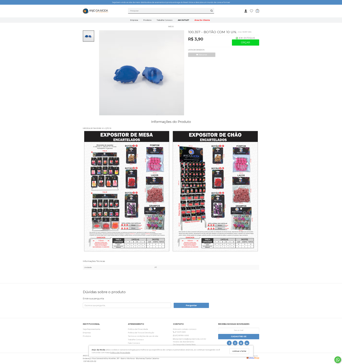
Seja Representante (91, 329)
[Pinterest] (241, 343)
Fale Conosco (134, 343)
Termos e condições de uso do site (143, 336)
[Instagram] (235, 343)
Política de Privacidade (120, 352)
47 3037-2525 (180, 332)
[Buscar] (211, 10)
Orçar (245, 42)
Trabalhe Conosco (164, 20)
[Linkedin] (247, 343)
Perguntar (191, 305)
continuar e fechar (239, 351)
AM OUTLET (183, 20)
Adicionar (202, 54)
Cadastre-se (238, 336)
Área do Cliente (202, 20)
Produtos (147, 20)
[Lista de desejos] (253, 11)
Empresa (134, 20)
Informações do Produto (171, 122)
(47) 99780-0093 (181, 335)
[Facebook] (229, 343)
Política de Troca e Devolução (141, 333)
